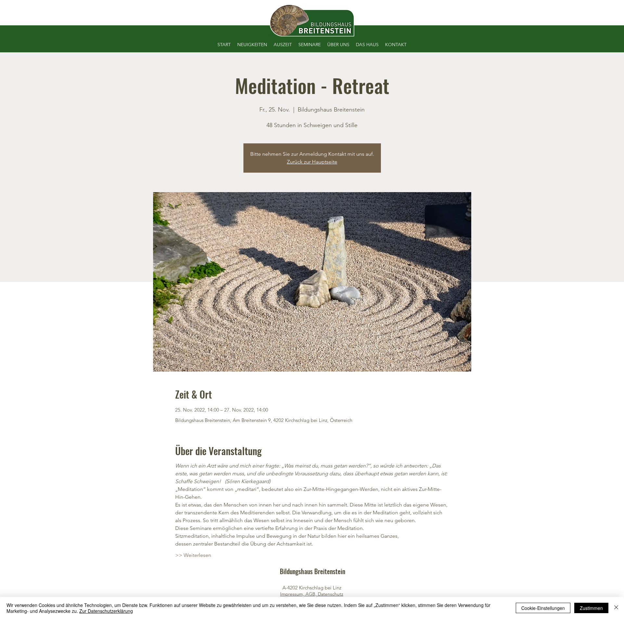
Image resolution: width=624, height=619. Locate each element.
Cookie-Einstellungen (543, 608)
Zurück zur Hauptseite (312, 162)
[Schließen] (616, 608)
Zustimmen (591, 608)
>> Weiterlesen (193, 555)
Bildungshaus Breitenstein (312, 571)
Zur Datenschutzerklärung (106, 611)
